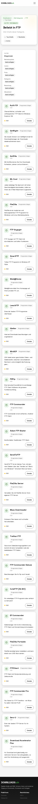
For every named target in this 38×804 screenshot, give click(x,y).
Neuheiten (22, 37)
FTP (27, 18)
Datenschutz (23, 798)
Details (29, 121)
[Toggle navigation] (34, 3)
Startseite (4, 795)
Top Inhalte (9, 37)
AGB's (22, 795)
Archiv (8, 41)
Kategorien (4, 798)
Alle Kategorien (18, 18)
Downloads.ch (7, 18)
